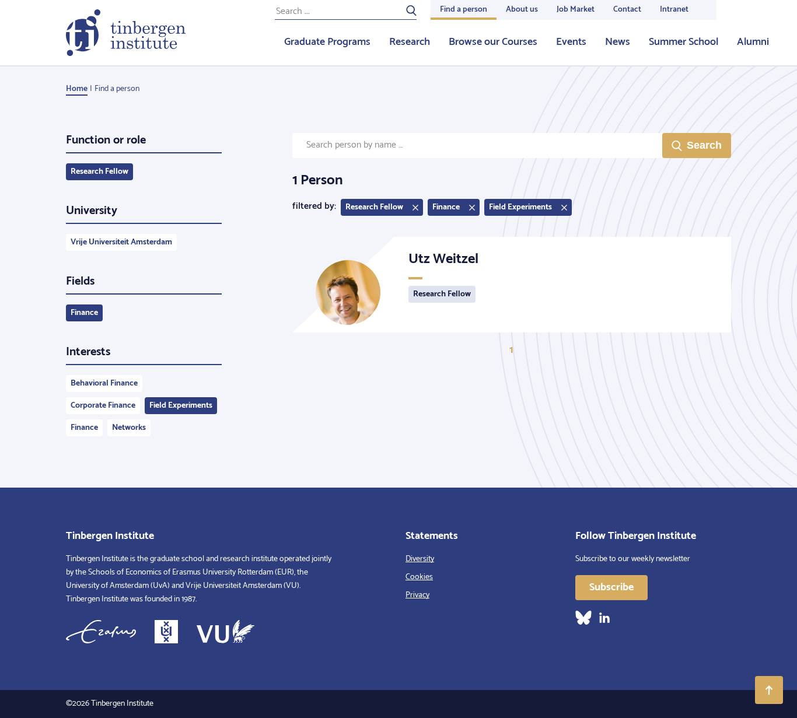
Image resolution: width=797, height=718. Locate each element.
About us (522, 9)
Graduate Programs (327, 42)
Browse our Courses (493, 42)
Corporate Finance (103, 405)
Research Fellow (99, 171)
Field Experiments (180, 405)
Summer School (683, 42)
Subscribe (611, 587)
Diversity (420, 559)
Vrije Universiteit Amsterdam (121, 242)
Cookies (419, 577)
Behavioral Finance (104, 383)
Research (409, 42)
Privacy (417, 595)
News (617, 42)
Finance (84, 313)
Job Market (576, 9)
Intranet (674, 9)
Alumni (753, 42)
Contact (627, 9)
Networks (129, 428)
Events (571, 42)
